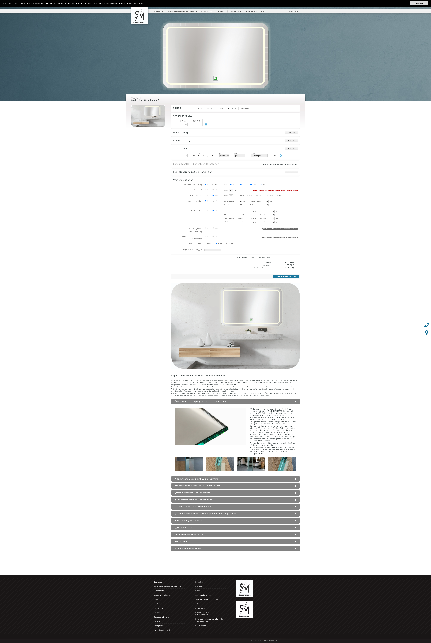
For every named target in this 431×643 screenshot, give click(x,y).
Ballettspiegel (200, 608)
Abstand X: (263, 211)
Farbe (235, 153)
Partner (198, 591)
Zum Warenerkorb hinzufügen (286, 276)
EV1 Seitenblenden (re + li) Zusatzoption (192, 238)
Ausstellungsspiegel (162, 630)
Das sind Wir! (235, 11)
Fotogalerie (206, 11)
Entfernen (280, 155)
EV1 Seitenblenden (193, 230)
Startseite (158, 11)
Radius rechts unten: (256, 205)
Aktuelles (198, 586)
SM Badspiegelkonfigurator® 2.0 (182, 11)
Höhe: (221, 108)
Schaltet (253, 153)
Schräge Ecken (196, 211)
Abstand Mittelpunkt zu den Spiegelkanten (192, 153)
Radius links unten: (229, 205)
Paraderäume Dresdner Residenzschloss (204, 614)
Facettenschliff (196, 190)
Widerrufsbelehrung (162, 595)
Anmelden (293, 11)
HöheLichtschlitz (183, 121)
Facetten (157, 621)
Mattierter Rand (196, 195)
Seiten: (226, 184)
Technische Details (161, 617)
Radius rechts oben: (255, 201)
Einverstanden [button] (419, 3)
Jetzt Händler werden (203, 595)
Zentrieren (275, 155)
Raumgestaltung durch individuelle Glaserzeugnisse (209, 620)
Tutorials (221, 11)
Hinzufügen (291, 132)
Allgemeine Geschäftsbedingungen (168, 586)
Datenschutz (159, 591)
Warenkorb (251, 11)
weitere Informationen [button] (136, 3)
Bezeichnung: (245, 108)
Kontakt (264, 11)
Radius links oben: (229, 201)
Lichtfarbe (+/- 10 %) (194, 244)
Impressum (158, 599)
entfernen (206, 124)
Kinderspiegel (200, 625)
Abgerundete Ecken (194, 201)
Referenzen (158, 613)
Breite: (200, 108)
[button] (235, 401)
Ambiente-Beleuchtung (193, 185)
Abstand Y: (234, 211)
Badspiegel (199, 582)
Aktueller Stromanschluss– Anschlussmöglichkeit (192, 250)
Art (220, 153)
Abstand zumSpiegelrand (197, 121)
